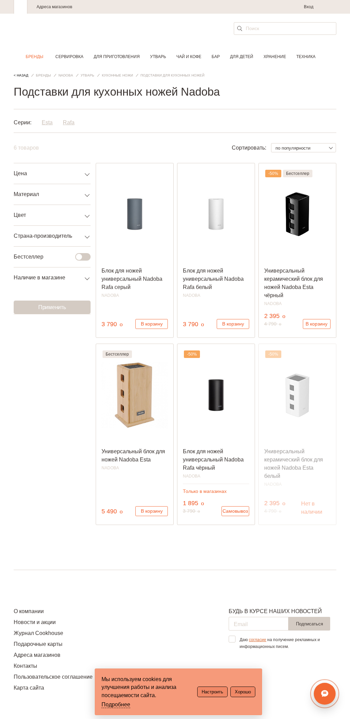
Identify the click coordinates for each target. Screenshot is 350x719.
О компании (29, 611)
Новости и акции (35, 622)
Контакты (25, 666)
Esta (47, 122)
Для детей (241, 56)
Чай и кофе (188, 56)
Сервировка (69, 56)
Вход (308, 6)
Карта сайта (29, 688)
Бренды (34, 56)
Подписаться (309, 623)
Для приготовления (117, 56)
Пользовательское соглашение (53, 677)
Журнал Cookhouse (38, 633)
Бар (216, 56)
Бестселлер (28, 257)
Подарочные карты (38, 644)
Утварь (158, 56)
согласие (257, 639)
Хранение (275, 56)
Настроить (212, 691)
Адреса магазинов (54, 6)
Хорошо (243, 691)
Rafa (69, 122)
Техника (305, 56)
